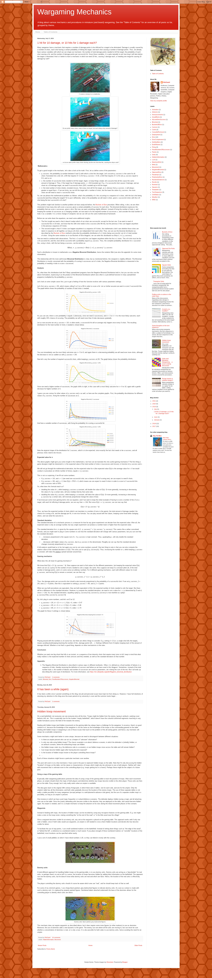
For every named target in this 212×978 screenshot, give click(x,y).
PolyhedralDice (157, 177)
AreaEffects (156, 117)
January (157, 420)
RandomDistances (158, 180)
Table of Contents (50, 32)
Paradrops (155, 175)
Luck (153, 160)
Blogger (124, 962)
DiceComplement (158, 139)
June (156, 417)
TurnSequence (157, 192)
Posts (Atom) (50, 949)
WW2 (154, 200)
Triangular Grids (158, 281)
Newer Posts (42, 945)
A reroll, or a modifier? (166, 310)
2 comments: (56, 677)
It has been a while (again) (52, 689)
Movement (57, 939)
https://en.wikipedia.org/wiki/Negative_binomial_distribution (111, 672)
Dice (50, 679)
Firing (154, 147)
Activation (155, 109)
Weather (155, 197)
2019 (154, 407)
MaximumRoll (156, 162)
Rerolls (154, 182)
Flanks (154, 152)
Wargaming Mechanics (74, 12)
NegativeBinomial (74, 679)
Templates (155, 189)
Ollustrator (109, 962)
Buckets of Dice (101, 205)
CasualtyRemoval (158, 132)
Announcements (157, 114)
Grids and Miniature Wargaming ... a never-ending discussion (167, 362)
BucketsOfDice (157, 124)
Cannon (154, 127)
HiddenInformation (48, 939)
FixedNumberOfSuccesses (60, 679)
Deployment (156, 135)
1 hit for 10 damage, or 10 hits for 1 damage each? (67, 42)
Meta (153, 164)
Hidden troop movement (51, 711)
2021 (154, 401)
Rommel (155, 184)
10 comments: (56, 937)
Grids (154, 155)
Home (37, 32)
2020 (154, 404)
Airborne (155, 112)
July (155, 409)
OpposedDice (156, 172)
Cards (154, 129)
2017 (154, 426)
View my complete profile (158, 101)
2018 (154, 423)
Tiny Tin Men (157, 436)
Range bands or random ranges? (167, 379)
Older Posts (138, 945)
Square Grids (166, 265)
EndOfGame (156, 144)
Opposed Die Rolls (168, 248)
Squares (155, 187)
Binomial (45, 679)
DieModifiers (156, 142)
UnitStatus (155, 195)
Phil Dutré (166, 82)
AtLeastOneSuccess (159, 119)
